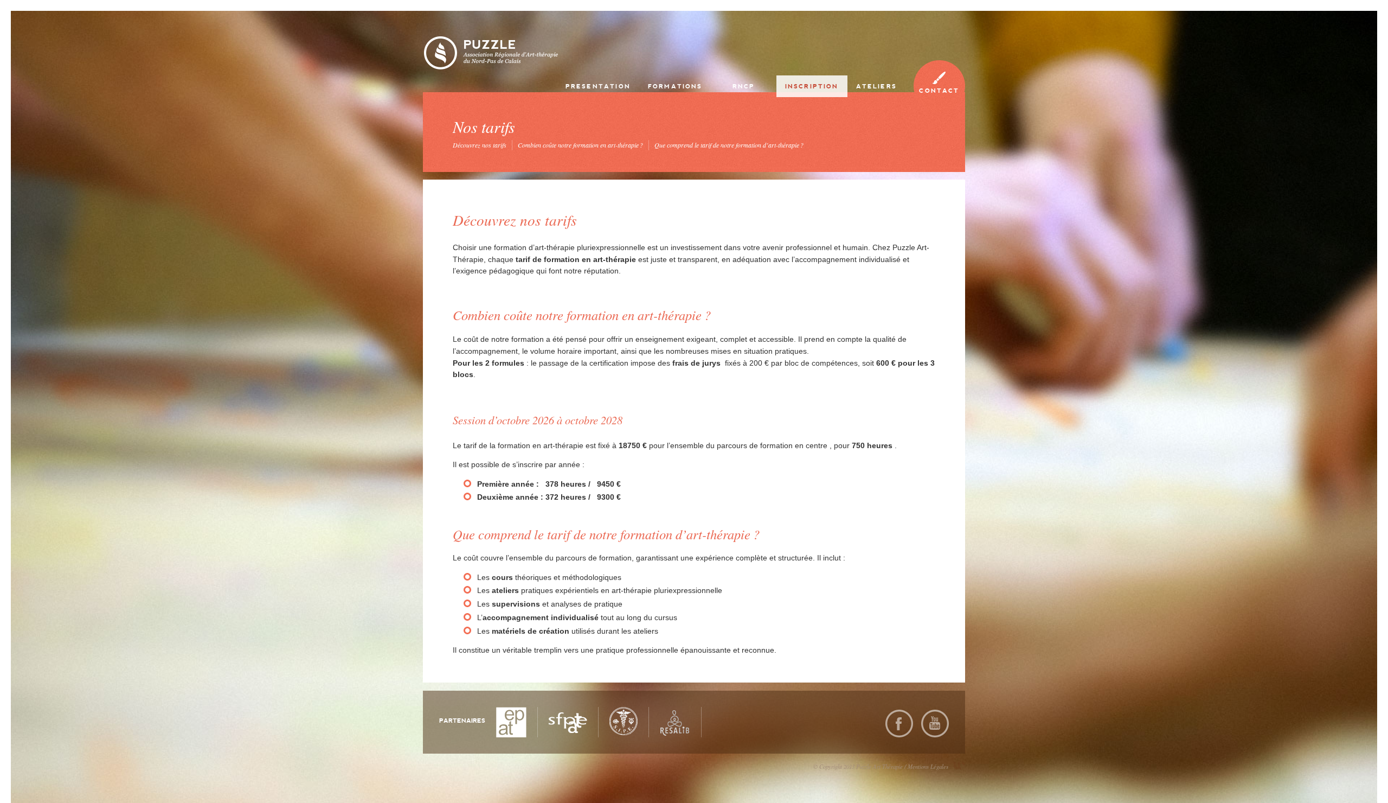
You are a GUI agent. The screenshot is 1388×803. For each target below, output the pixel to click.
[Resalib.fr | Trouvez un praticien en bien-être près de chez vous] (675, 721)
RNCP (743, 86)
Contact (939, 90)
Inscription (812, 86)
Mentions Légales (928, 766)
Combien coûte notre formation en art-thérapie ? (580, 145)
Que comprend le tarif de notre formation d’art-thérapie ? (729, 145)
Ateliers (876, 86)
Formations (675, 86)
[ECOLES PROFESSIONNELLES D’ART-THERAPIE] (511, 721)
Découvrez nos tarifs (479, 145)
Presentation (598, 86)
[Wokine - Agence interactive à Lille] (959, 765)
